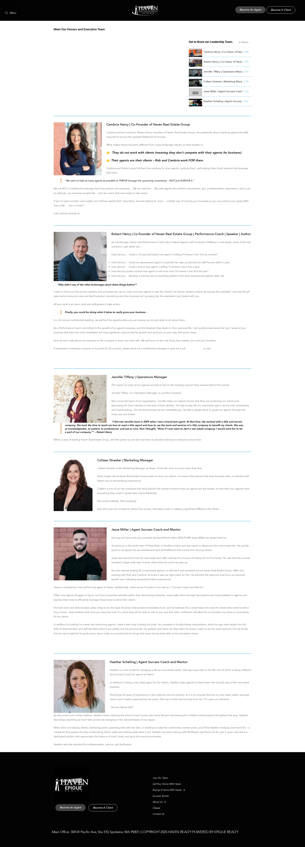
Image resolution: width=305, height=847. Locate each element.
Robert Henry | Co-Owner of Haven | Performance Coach (223, 61)
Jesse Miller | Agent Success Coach (223, 91)
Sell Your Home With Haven (166, 784)
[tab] (218, 52)
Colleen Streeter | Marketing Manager (223, 81)
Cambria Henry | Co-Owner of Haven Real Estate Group (223, 52)
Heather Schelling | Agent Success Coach (223, 101)
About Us (157, 802)
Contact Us (158, 814)
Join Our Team (160, 778)
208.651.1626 (88, 213)
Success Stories (160, 796)
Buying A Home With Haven (167, 790)
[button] (10, 10)
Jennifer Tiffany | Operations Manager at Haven (223, 71)
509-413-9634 (194, 348)
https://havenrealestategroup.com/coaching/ (79, 356)
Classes (156, 808)
